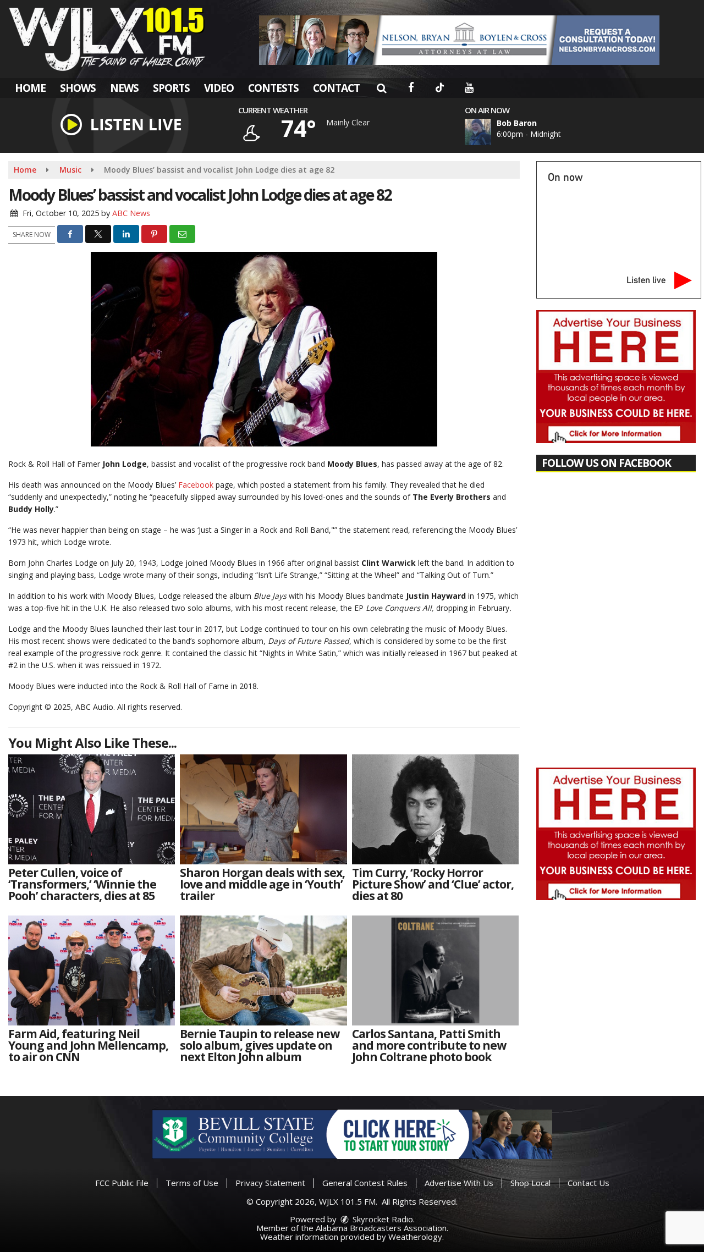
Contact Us (588, 1182)
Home (30, 88)
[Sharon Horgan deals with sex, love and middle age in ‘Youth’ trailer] (263, 809)
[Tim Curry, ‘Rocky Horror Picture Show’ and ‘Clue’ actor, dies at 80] (435, 809)
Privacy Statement (270, 1182)
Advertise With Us (459, 1182)
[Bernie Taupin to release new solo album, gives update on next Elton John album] (263, 970)
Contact (336, 88)
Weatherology (415, 1236)
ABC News (131, 213)
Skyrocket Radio (381, 1219)
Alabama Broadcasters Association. (382, 1227)
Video (219, 88)
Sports (171, 88)
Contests (273, 88)
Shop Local (530, 1182)
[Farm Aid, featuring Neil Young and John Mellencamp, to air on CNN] (91, 970)
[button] (381, 88)
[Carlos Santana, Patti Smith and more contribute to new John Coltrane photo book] (435, 970)
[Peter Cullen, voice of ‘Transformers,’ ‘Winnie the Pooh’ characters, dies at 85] (91, 809)
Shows (78, 88)
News (124, 88)
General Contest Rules (365, 1182)
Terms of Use (192, 1182)
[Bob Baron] (491, 132)
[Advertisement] (459, 40)
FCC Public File (121, 1182)
